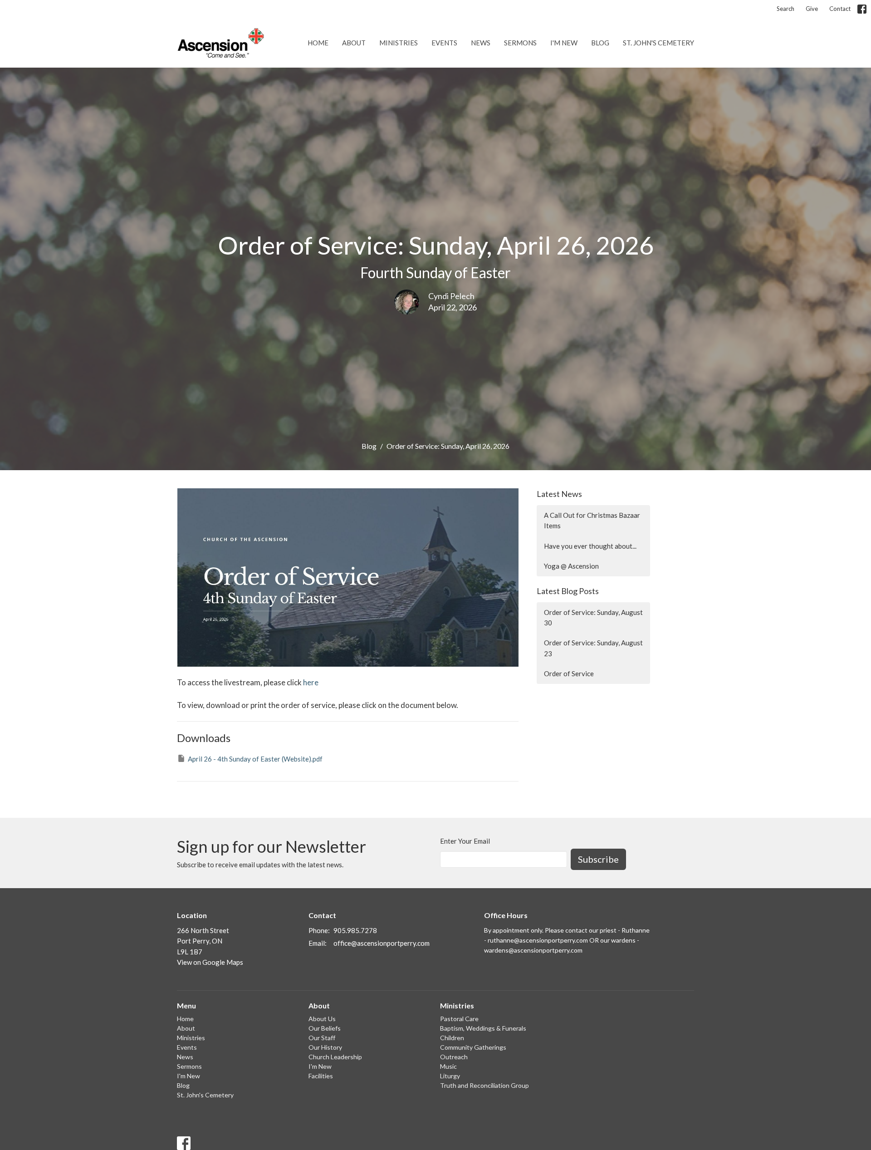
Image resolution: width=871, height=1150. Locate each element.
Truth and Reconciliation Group (484, 1085)
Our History (325, 1047)
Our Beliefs (324, 1028)
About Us (322, 1018)
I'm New (563, 43)
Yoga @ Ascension (571, 566)
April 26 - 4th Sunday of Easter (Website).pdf (255, 759)
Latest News (559, 494)
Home (318, 43)
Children (452, 1038)
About (354, 43)
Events (444, 43)
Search (785, 8)
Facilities (320, 1076)
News (480, 43)
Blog (600, 43)
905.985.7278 (355, 930)
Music (448, 1066)
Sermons (520, 43)
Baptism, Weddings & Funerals (483, 1028)
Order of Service (569, 673)
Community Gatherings (473, 1047)
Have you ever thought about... (590, 546)
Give (812, 8)
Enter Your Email (465, 841)
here (310, 682)
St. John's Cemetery (658, 43)
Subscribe (598, 859)
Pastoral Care (459, 1018)
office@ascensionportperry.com (381, 943)
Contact (840, 8)
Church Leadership (335, 1057)
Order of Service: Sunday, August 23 (593, 648)
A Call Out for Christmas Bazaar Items (592, 520)
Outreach (454, 1057)
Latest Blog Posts (568, 591)
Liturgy (450, 1076)
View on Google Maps (210, 962)
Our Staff (321, 1038)
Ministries (398, 43)
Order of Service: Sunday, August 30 (593, 617)
